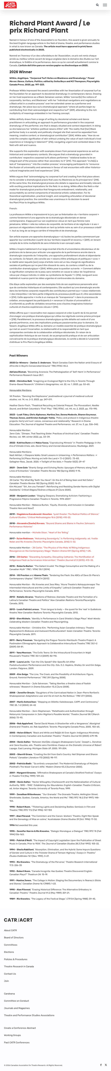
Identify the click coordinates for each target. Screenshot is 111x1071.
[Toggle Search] (97, 5)
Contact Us (10, 973)
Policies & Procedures (15, 959)
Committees (10, 944)
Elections (9, 952)
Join (6, 981)
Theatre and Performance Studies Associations (29, 1015)
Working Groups (12, 1035)
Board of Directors (14, 937)
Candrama (9, 993)
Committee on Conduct (16, 1000)
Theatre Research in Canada (19, 966)
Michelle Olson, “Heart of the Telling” (50, 532)
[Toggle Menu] (105, 5)
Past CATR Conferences (17, 1042)
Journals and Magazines (17, 1008)
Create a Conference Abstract (20, 1028)
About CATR (10, 930)
